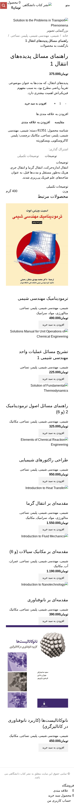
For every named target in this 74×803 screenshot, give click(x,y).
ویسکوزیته (43, 140)
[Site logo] (37, 4)
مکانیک (35, 135)
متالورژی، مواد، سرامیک (52, 313)
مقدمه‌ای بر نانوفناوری (47, 599)
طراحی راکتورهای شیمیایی (43, 459)
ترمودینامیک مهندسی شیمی (43, 298)
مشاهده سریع (52, 291)
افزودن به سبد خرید (35, 103)
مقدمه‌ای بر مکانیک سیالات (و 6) (38, 551)
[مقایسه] (63, 291)
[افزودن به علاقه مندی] (42, 291)
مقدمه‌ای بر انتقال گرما (47, 503)
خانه (65, 35)
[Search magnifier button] (3, 5)
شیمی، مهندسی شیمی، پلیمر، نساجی (34, 35)
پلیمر (14, 135)
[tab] (51, 156)
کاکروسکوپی (59, 140)
